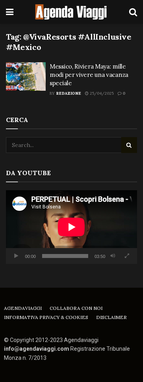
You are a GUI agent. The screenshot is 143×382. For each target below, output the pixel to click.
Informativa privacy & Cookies (46, 317)
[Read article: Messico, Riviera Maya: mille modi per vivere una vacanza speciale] (26, 76)
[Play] (16, 256)
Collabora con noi (76, 308)
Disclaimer (111, 317)
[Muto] (113, 256)
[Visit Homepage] (71, 12)
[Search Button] (133, 12)
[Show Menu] (10, 12)
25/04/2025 (101, 93)
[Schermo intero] (127, 256)
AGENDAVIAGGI (23, 308)
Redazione (68, 93)
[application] (71, 227)
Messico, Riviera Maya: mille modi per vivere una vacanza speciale (89, 75)
